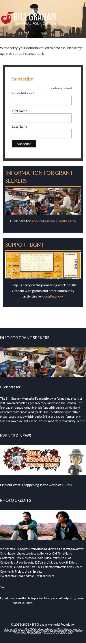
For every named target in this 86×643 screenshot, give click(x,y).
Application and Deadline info (53, 221)
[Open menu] (82, 18)
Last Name (19, 126)
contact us (6, 602)
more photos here (15, 587)
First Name (19, 111)
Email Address (23, 93)
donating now (52, 296)
